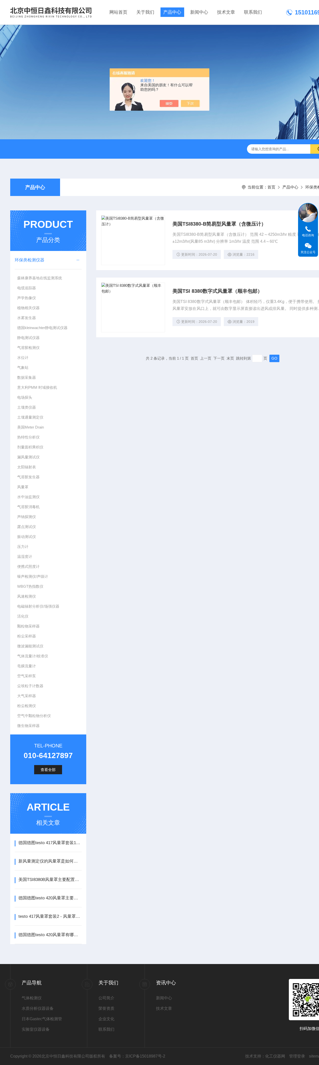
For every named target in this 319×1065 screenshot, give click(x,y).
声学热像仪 (26, 298)
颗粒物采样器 (28, 626)
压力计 (22, 546)
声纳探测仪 (26, 517)
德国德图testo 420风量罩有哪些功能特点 (49, 934)
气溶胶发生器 (28, 477)
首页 (271, 187)
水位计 (22, 357)
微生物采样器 (28, 726)
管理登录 (297, 1056)
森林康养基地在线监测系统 (39, 278)
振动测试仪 (26, 536)
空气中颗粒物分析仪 (34, 716)
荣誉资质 (106, 1008)
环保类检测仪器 (29, 260)
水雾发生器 (26, 318)
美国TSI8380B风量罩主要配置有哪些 (49, 879)
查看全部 (48, 770)
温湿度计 (24, 556)
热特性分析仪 (28, 437)
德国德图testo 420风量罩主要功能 (49, 898)
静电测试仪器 (28, 338)
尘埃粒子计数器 (30, 686)
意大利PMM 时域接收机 (37, 387)
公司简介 (106, 998)
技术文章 (226, 12)
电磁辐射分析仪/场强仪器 (38, 606)
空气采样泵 (26, 676)
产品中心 (172, 12)
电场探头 (24, 397)
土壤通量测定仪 (30, 417)
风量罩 (22, 487)
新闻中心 (199, 12)
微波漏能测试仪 (30, 646)
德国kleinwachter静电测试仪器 (42, 328)
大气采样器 (26, 696)
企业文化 (106, 1019)
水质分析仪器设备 (38, 1008)
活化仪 (22, 616)
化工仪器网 (275, 1056)
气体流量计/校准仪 (32, 656)
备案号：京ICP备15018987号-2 (137, 1056)
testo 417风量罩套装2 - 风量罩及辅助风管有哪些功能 (49, 916)
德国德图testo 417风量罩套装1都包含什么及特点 (49, 842)
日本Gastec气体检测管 (42, 1019)
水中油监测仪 (28, 497)
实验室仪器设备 (36, 1029)
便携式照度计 (28, 566)
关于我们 (145, 12)
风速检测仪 (26, 596)
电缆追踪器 (26, 288)
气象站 (22, 367)
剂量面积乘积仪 (30, 447)
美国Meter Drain (30, 427)
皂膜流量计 (26, 666)
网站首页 (118, 12)
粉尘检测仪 (26, 706)
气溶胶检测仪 (28, 347)
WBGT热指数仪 (30, 586)
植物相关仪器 (28, 308)
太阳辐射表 (26, 467)
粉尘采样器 (26, 636)
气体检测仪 (32, 998)
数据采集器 (26, 377)
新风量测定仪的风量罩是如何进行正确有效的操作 (49, 861)
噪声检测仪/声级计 (32, 576)
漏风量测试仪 (28, 457)
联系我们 (253, 12)
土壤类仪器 (26, 407)
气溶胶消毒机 (28, 507)
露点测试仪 (26, 527)
